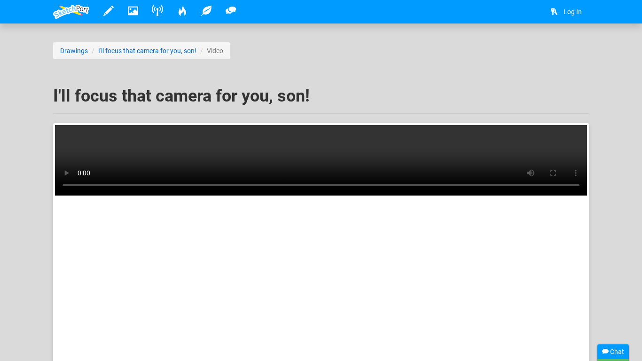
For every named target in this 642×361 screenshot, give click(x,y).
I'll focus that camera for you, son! (147, 51)
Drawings (74, 51)
